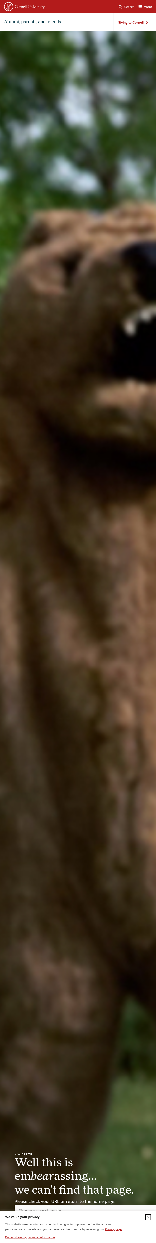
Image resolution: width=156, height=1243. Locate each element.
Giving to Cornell (131, 22)
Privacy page (113, 1229)
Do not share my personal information (30, 1237)
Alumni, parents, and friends (32, 22)
